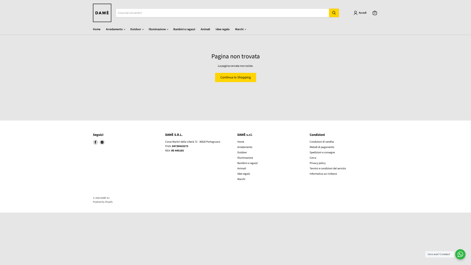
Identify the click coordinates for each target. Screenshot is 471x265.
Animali (205, 29)
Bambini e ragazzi (184, 29)
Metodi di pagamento (322, 147)
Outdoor (136, 29)
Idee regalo (223, 29)
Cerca (313, 158)
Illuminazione (157, 29)
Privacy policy (318, 163)
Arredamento (114, 29)
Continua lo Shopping (235, 77)
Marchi (239, 29)
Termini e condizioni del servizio (328, 168)
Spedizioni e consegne (322, 152)
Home (96, 29)
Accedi (362, 13)
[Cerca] (334, 13)
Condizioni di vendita (322, 142)
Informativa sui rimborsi (323, 174)
